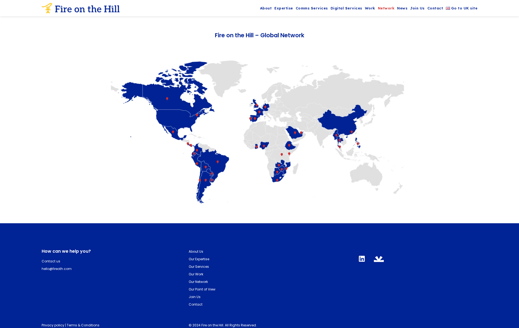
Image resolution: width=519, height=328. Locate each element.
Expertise (283, 8)
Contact (435, 8)
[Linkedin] (361, 258)
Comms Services (312, 8)
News (402, 8)
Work (370, 8)
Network (386, 8)
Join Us (417, 8)
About (266, 8)
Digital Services (346, 8)
